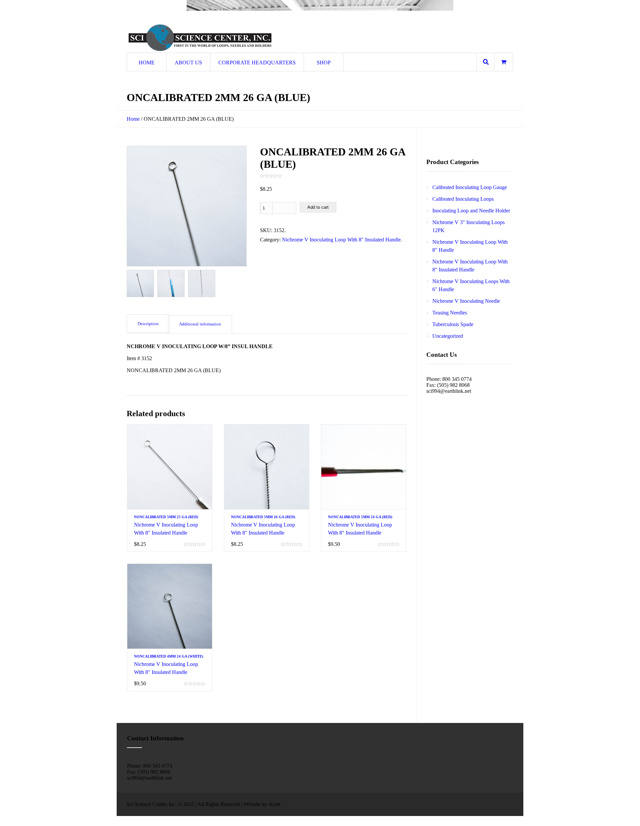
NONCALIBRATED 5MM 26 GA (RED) (263, 517)
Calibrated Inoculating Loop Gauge (469, 187)
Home (133, 119)
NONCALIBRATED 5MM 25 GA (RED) (166, 517)
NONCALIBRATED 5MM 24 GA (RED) (360, 517)
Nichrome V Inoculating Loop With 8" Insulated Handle (341, 239)
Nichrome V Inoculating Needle (466, 301)
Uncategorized (447, 336)
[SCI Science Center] (200, 37)
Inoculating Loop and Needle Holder (471, 210)
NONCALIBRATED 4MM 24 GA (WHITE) (168, 656)
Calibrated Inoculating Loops (463, 199)
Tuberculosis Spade (452, 324)
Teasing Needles (449, 312)
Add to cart (318, 207)
